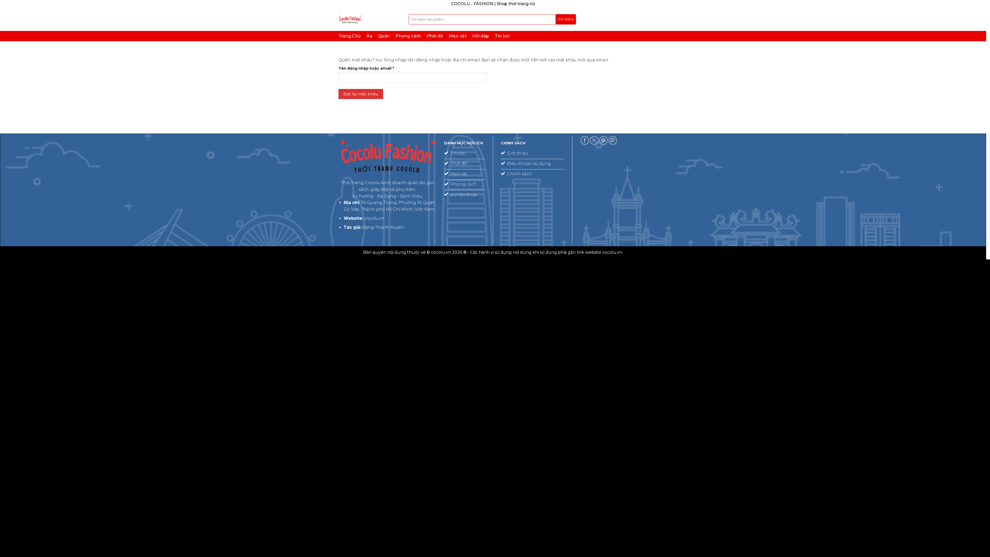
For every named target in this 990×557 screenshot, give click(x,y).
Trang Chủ (350, 36)
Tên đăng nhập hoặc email (371, 68)
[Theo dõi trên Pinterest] (603, 140)
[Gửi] (566, 19)
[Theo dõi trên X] (594, 140)
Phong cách (408, 36)
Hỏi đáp (480, 36)
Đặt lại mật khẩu (360, 94)
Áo (369, 36)
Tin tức (502, 36)
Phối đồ (435, 36)
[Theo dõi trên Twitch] (612, 140)
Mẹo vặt (458, 36)
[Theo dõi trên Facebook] (585, 140)
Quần (384, 36)
